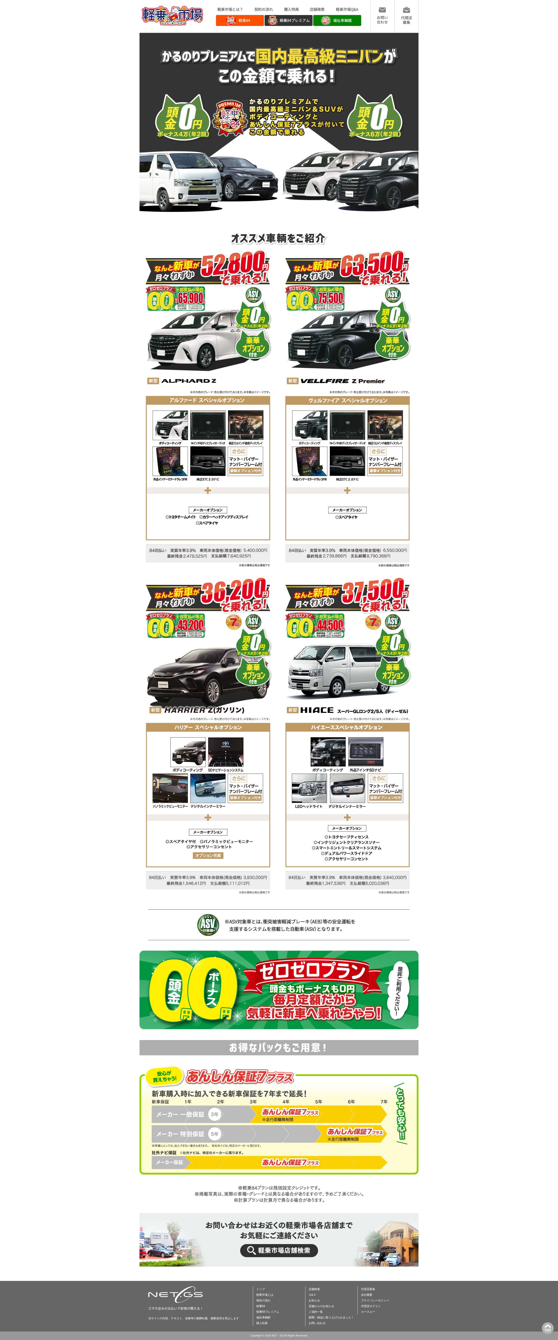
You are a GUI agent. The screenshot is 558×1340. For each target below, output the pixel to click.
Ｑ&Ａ (312, 1294)
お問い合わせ (317, 1323)
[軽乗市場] (172, 24)
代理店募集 (368, 1289)
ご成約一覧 (316, 1311)
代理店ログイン (371, 1306)
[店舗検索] (317, 10)
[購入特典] (291, 10)
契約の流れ (263, 1300)
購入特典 (262, 1323)
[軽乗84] (240, 25)
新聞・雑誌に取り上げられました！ (331, 1317)
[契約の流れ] (263, 10)
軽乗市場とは (264, 1294)
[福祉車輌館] (337, 25)
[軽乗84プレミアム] (289, 25)
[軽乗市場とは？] (230, 10)
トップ (260, 1289)
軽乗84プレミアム (267, 1311)
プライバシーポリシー (375, 1300)
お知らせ (314, 1300)
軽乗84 (260, 1306)
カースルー (368, 1311)
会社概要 (366, 1294)
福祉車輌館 (263, 1317)
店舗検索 (314, 1289)
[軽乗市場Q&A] (347, 10)
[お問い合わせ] (382, 23)
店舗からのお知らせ (321, 1306)
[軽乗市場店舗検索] (279, 1265)
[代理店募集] (406, 23)
